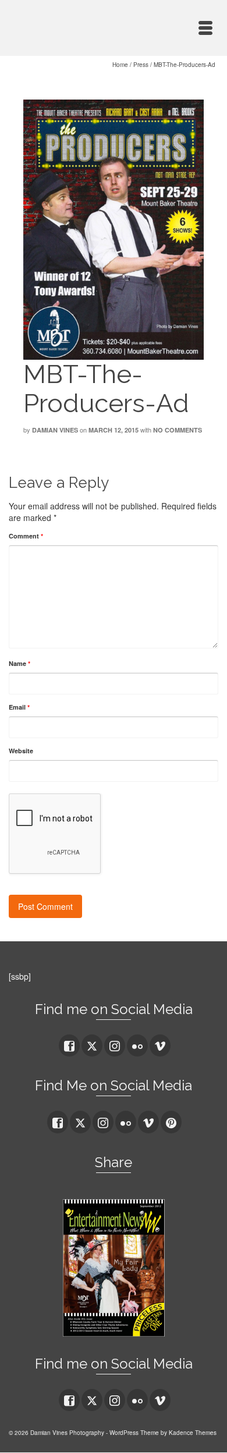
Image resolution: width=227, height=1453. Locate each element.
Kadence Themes (193, 1433)
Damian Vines (55, 430)
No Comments (177, 430)
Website (21, 750)
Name (19, 663)
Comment (26, 535)
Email (19, 707)
